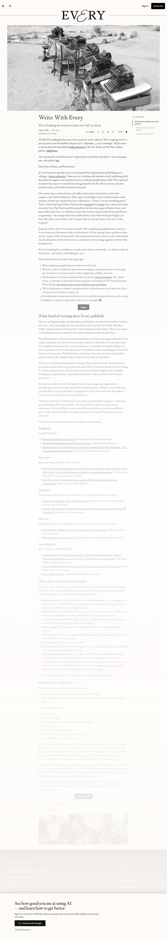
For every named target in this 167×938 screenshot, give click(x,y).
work (101, 204)
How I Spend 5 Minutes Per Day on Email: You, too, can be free (74, 529)
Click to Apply (83, 796)
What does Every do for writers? (145, 129)
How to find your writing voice (58, 537)
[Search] (10, 6)
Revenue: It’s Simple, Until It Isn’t (59, 439)
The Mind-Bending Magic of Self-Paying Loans (66, 443)
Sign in (145, 6)
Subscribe (158, 6)
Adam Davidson (103, 277)
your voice (84, 775)
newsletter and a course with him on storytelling (81, 284)
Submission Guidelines (145, 134)
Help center (124, 874)
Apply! (83, 307)
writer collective (57, 176)
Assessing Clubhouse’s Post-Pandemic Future (65, 501)
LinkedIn (151, 867)
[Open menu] (3, 6)
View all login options (23, 929)
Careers (122, 867)
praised (89, 204)
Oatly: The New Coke (53, 574)
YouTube (151, 874)
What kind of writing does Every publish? (146, 122)
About (121, 861)
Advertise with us (127, 887)
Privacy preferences (128, 880)
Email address (14, 884)
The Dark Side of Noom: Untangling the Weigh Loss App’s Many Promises (80, 566)
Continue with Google (32, 923)
